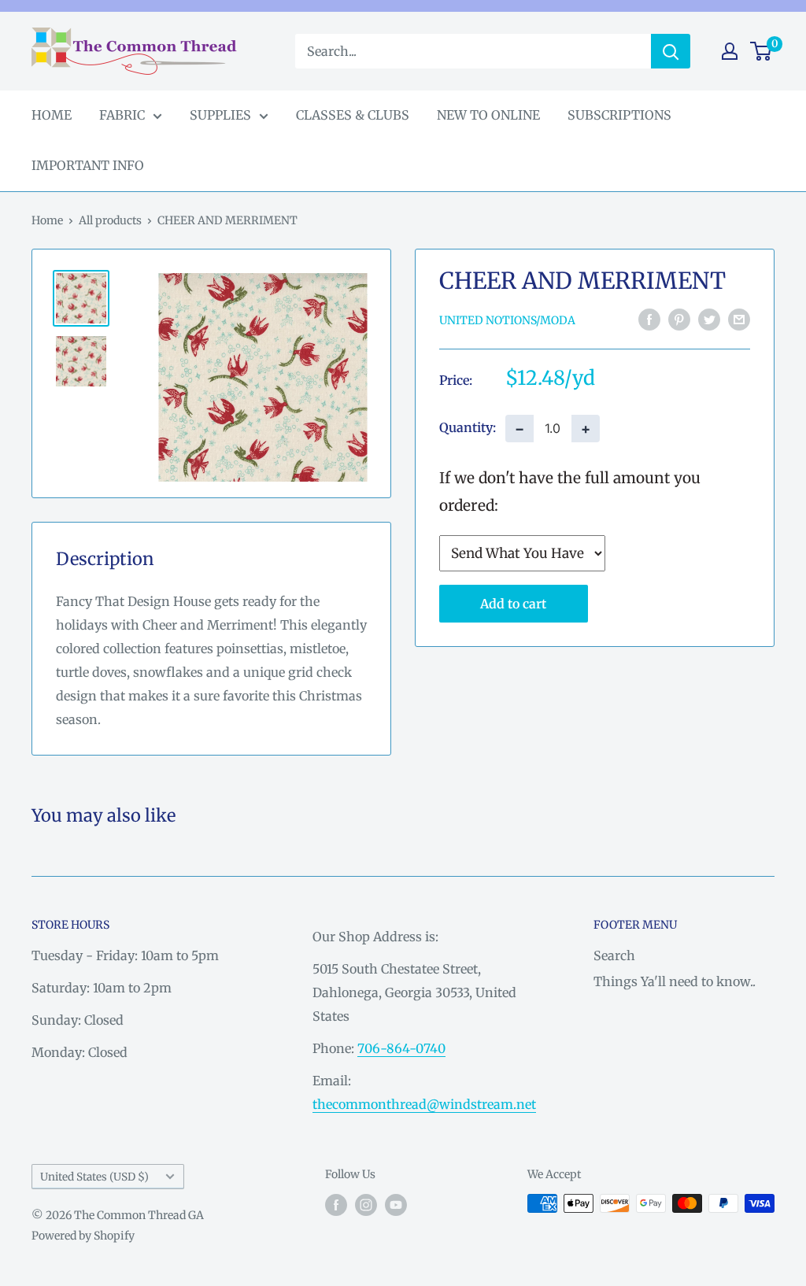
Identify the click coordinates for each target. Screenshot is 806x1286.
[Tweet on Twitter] (709, 319)
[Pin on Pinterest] (679, 319)
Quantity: (467, 427)
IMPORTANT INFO (87, 165)
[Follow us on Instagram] (366, 1205)
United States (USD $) (94, 1177)
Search (614, 955)
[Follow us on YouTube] (396, 1205)
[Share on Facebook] (649, 319)
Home (47, 220)
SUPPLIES (220, 115)
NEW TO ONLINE (488, 115)
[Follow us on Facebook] (336, 1205)
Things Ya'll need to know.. (674, 981)
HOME (51, 115)
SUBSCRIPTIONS (619, 115)
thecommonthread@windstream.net (424, 1104)
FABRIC (122, 115)
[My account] (730, 51)
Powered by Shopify (83, 1236)
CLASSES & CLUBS (352, 115)
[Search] (670, 51)
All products (110, 220)
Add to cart (513, 604)
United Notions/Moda (507, 320)
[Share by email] (739, 319)
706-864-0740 (401, 1048)
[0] (761, 51)
